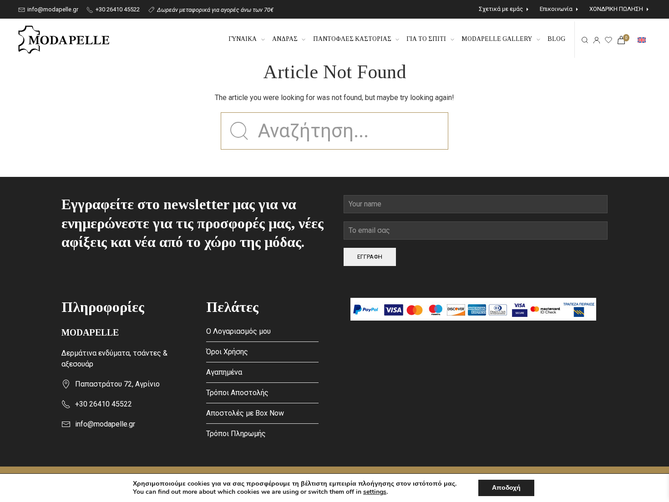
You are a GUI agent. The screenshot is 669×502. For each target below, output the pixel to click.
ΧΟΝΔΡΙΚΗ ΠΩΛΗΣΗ (616, 8)
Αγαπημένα (224, 372)
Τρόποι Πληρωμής (236, 433)
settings (374, 492)
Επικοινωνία (556, 8)
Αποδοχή (506, 487)
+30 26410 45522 (117, 9)
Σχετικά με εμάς (501, 8)
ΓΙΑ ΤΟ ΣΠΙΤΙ (426, 38)
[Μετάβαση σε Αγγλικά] (641, 39)
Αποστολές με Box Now (245, 413)
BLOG (556, 38)
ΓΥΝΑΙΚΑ (242, 38)
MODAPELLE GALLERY (496, 38)
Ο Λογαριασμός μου (238, 331)
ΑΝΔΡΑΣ (285, 38)
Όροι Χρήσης (227, 351)
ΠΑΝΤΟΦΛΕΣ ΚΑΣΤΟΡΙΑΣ (352, 38)
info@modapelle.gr (52, 9)
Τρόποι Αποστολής (237, 392)
